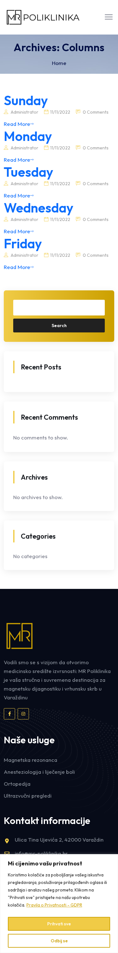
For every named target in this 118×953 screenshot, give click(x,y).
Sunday (26, 100)
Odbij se (59, 941)
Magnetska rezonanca (30, 759)
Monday (28, 136)
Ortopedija (17, 783)
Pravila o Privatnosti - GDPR (54, 905)
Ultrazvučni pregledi (28, 795)
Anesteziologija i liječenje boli (39, 771)
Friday (23, 243)
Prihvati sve (59, 924)
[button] (109, 17)
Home (59, 63)
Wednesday (38, 207)
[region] (59, 903)
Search (59, 325)
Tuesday (28, 172)
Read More (17, 124)
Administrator (24, 112)
